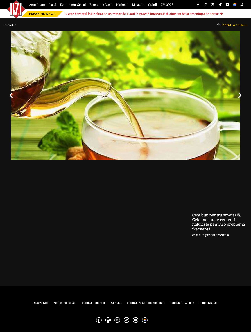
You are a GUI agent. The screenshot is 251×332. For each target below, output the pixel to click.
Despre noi (40, 302)
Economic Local (100, 4)
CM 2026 (167, 4)
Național (122, 4)
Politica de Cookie (182, 302)
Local (52, 4)
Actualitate (37, 4)
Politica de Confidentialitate (145, 302)
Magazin (138, 4)
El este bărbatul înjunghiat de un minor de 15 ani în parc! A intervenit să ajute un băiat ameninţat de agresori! (143, 14)
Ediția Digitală (209, 302)
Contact (116, 302)
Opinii (152, 4)
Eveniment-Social (73, 4)
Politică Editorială (94, 302)
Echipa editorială (64, 302)
